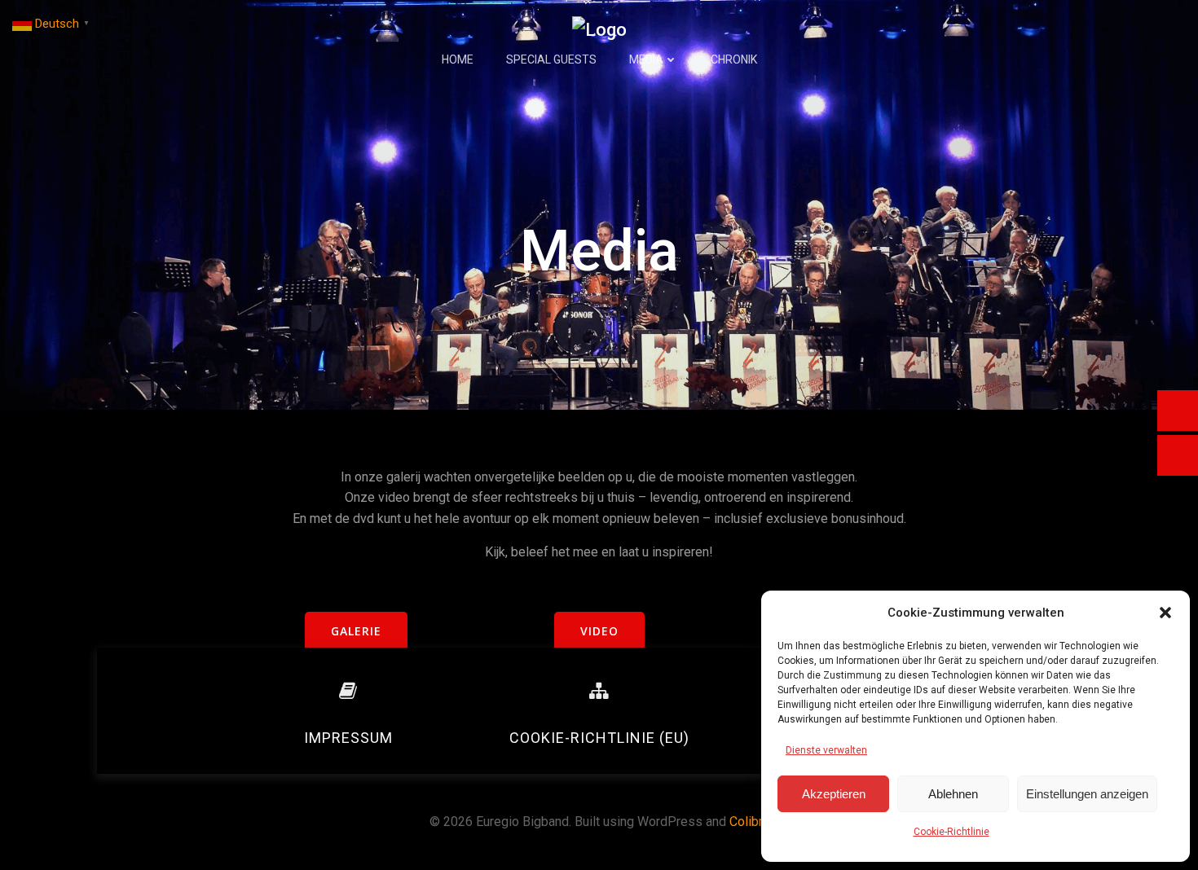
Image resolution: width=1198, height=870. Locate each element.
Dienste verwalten (826, 750)
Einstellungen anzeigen (1087, 794)
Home (457, 59)
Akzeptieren (833, 794)
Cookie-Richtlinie (951, 831)
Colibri (747, 821)
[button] (1165, 612)
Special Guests (551, 59)
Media (646, 59)
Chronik (734, 59)
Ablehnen (953, 794)
